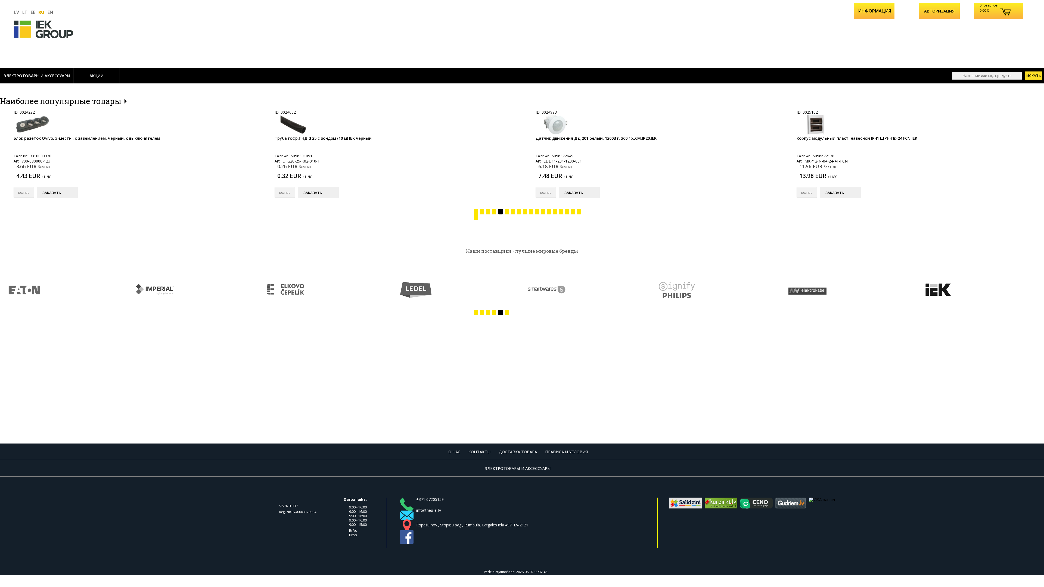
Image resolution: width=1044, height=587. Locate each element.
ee (33, 12)
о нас (454, 451)
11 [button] (537, 212)
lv (16, 12)
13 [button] (549, 212)
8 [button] (519, 212)
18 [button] (579, 212)
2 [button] (482, 212)
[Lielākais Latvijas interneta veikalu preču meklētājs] (721, 507)
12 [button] (543, 212)
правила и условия (566, 451)
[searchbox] (987, 76)
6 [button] (507, 212)
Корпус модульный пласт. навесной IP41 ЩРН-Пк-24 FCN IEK (857, 138)
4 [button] (494, 212)
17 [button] (573, 212)
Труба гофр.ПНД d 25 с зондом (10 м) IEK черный (323, 138)
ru (41, 12)
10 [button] (531, 212)
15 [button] (561, 212)
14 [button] (555, 212)
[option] (130, 157)
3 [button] (488, 212)
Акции (96, 75)
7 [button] (513, 212)
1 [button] (476, 212)
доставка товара (518, 451)
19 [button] (476, 218)
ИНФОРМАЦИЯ (874, 11)
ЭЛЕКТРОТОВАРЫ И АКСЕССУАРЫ (37, 75)
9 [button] (525, 212)
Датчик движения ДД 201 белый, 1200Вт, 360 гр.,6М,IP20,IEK (596, 138)
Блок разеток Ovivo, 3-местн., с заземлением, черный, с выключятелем (87, 138)
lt (24, 12)
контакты (479, 451)
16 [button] (567, 212)
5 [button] (500, 212)
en (50, 12)
